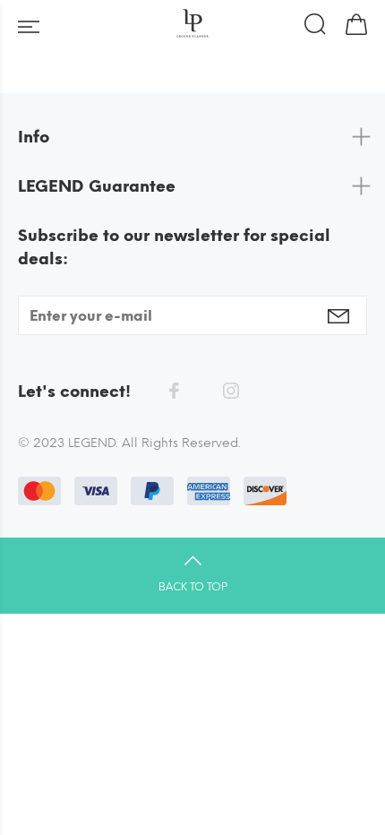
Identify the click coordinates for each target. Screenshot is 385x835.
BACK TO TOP (192, 587)
